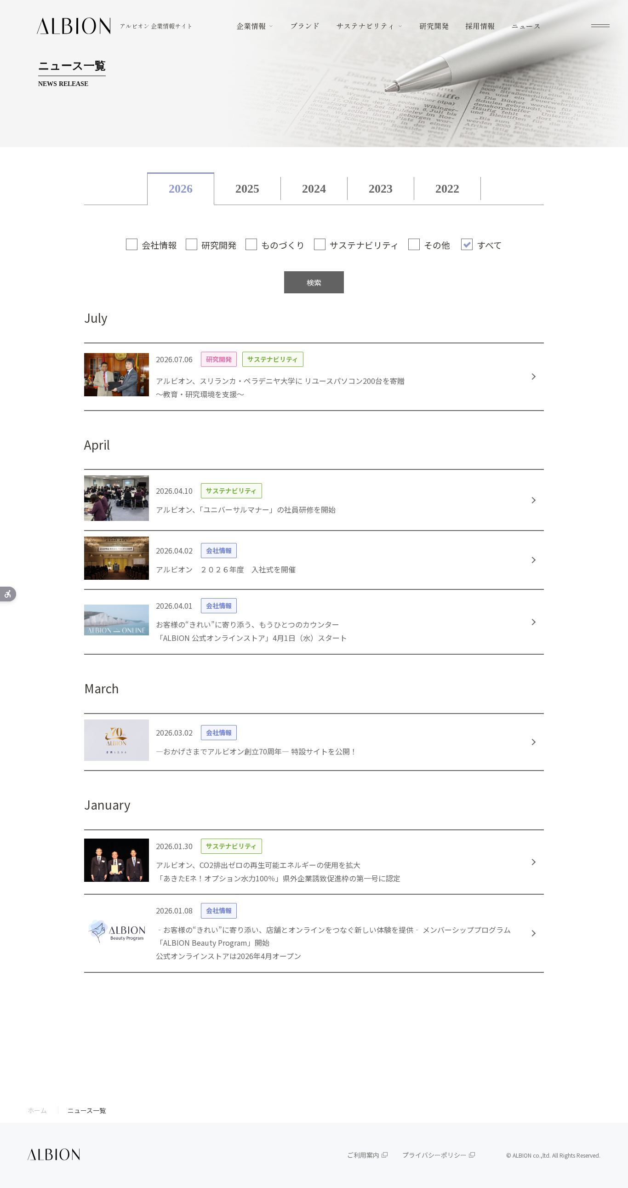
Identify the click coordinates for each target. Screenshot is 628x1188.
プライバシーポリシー (434, 1154)
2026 (181, 188)
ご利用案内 (363, 1154)
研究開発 (434, 25)
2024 (314, 188)
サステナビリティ (365, 25)
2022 (447, 188)
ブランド (305, 25)
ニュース (526, 25)
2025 (247, 188)
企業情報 (251, 25)
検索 (314, 282)
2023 (381, 188)
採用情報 (480, 25)
